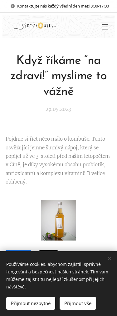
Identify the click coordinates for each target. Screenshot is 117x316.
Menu (105, 26)
